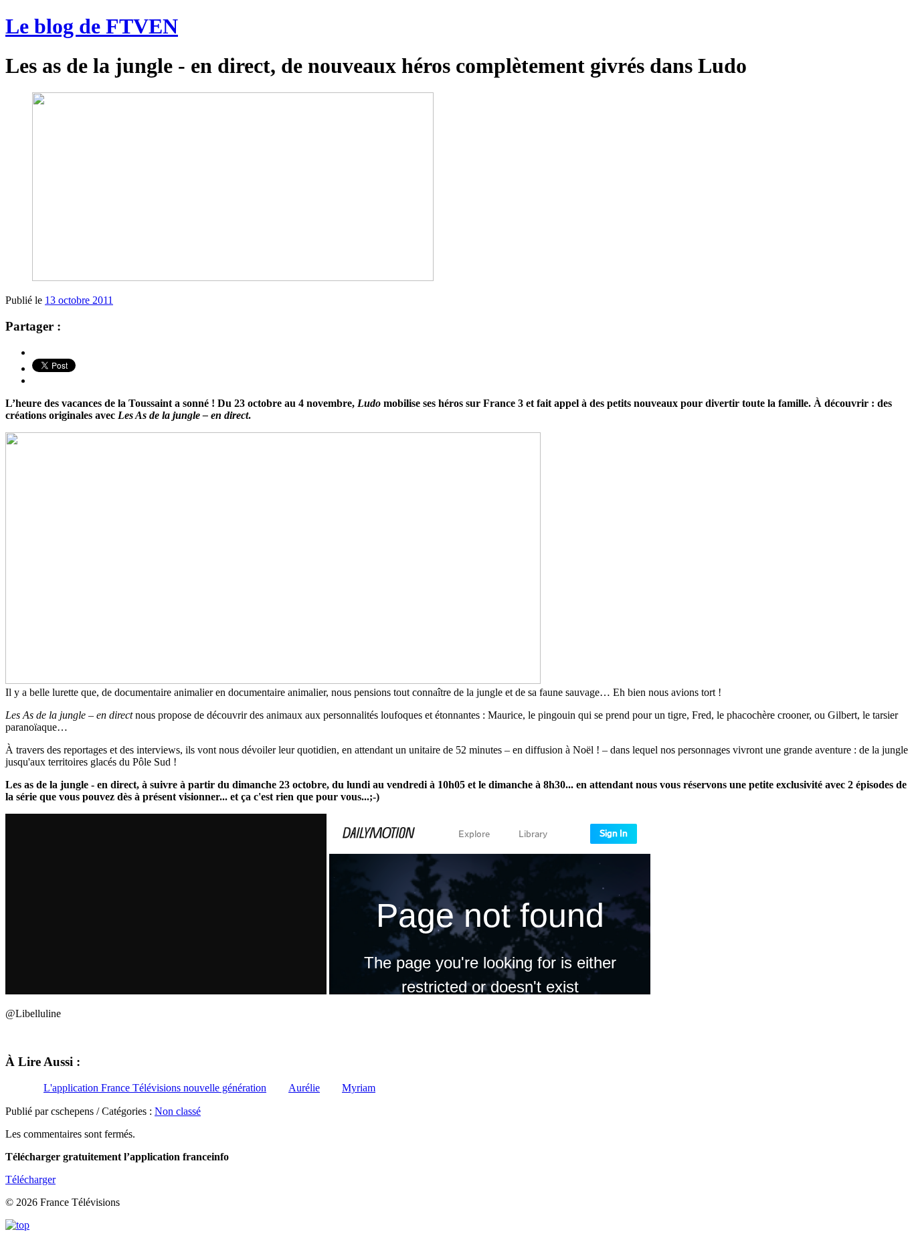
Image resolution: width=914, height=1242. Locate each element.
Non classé (178, 1111)
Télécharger (30, 1179)
